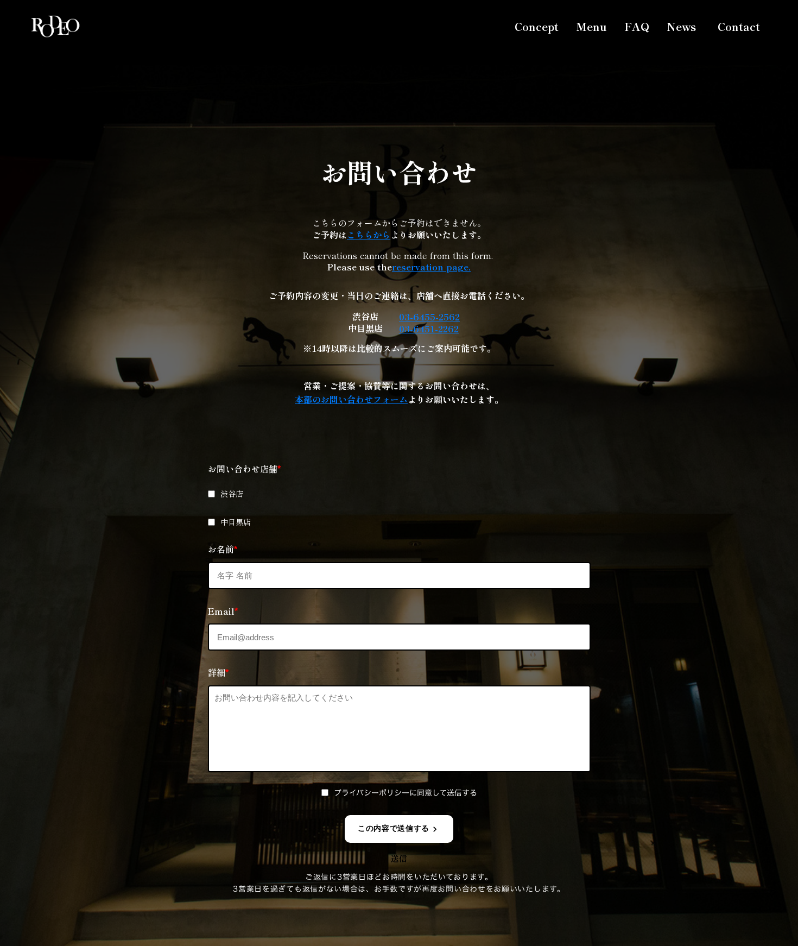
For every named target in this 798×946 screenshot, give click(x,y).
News (681, 26)
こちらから (368, 235)
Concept (537, 26)
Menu (591, 26)
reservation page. (431, 267)
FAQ (636, 26)
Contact (739, 26)
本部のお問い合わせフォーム (351, 399)
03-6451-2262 (429, 329)
